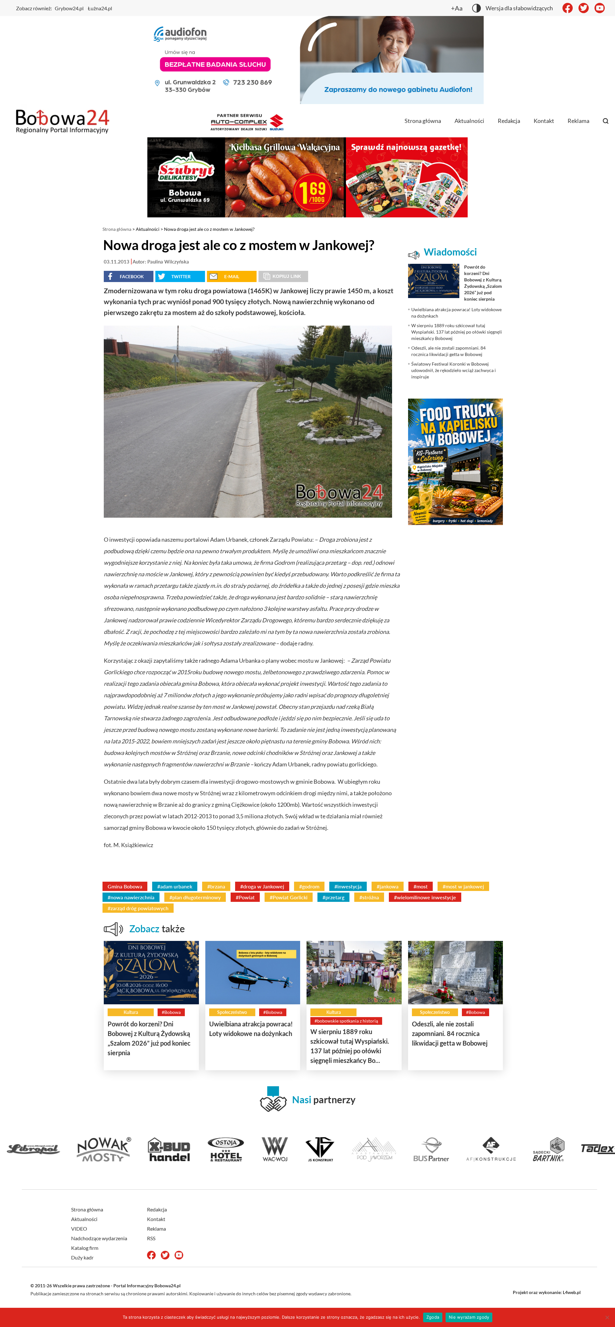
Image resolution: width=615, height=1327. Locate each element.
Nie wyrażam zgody (469, 1317)
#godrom (309, 886)
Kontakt (544, 120)
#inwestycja (348, 886)
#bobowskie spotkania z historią (346, 1021)
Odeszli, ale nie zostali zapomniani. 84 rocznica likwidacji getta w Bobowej (450, 1033)
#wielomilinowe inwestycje (425, 897)
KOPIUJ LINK (287, 276)
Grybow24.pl (69, 8)
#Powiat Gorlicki (289, 897)
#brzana (216, 886)
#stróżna (369, 897)
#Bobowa (171, 1012)
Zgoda (432, 1317)
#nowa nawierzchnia (131, 897)
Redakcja (509, 120)
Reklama (578, 120)
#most (421, 886)
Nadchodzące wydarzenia (99, 1238)
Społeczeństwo (232, 1012)
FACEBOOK (132, 276)
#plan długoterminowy (195, 897)
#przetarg (333, 897)
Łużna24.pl (100, 8)
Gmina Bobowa (125, 886)
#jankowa (387, 886)
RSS (151, 1238)
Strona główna (423, 120)
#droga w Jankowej (262, 886)
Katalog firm (84, 1248)
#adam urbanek (174, 886)
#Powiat (245, 897)
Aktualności (469, 120)
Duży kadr (82, 1257)
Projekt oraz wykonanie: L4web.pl (547, 1292)
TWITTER (181, 276)
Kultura (131, 1012)
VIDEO (79, 1229)
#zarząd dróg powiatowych (138, 908)
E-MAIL (231, 276)
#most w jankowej (463, 886)
